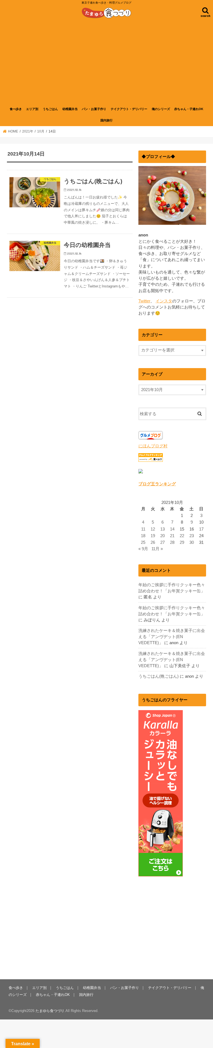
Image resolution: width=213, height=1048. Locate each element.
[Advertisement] (106, 62)
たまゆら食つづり (50, 1011)
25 (143, 542)
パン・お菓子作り (94, 109)
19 (153, 536)
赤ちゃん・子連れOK (188, 109)
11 (143, 529)
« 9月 (143, 549)
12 (153, 529)
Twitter (144, 301)
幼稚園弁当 (70, 109)
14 (172, 529)
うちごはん (50, 109)
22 (182, 536)
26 (153, 542)
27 (162, 542)
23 (191, 536)
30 (191, 542)
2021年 (27, 131)
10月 (40, 131)
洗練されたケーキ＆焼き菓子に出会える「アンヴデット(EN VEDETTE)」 (171, 636)
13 (162, 529)
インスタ (164, 301)
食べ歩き (16, 109)
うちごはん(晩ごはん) (158, 676)
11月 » (157, 549)
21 (172, 536)
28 (172, 542)
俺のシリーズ (161, 109)
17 (201, 529)
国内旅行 (106, 120)
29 (182, 542)
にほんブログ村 (153, 446)
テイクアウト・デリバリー (129, 109)
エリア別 (32, 109)
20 (162, 536)
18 (143, 536)
